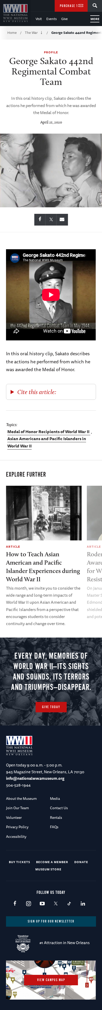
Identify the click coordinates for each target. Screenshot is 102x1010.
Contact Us (59, 808)
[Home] (15, 13)
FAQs (54, 827)
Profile (51, 52)
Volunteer (14, 817)
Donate (81, 862)
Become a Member (52, 862)
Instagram (28, 904)
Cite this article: (36, 391)
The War (31, 32)
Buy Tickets (19, 862)
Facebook (15, 904)
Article (13, 546)
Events (51, 18)
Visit (39, 18)
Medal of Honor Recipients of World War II (48, 431)
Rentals (56, 817)
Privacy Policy (17, 827)
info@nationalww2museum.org (35, 778)
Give (64, 18)
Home (12, 32)
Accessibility (16, 836)
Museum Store (48, 869)
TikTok (69, 904)
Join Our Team (17, 808)
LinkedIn (83, 904)
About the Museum (21, 798)
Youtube (42, 904)
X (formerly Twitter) (55, 904)
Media (55, 798)
